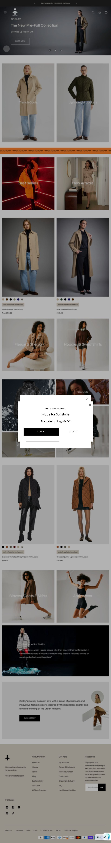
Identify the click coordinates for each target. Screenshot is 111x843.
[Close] (87, 398)
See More (41, 432)
